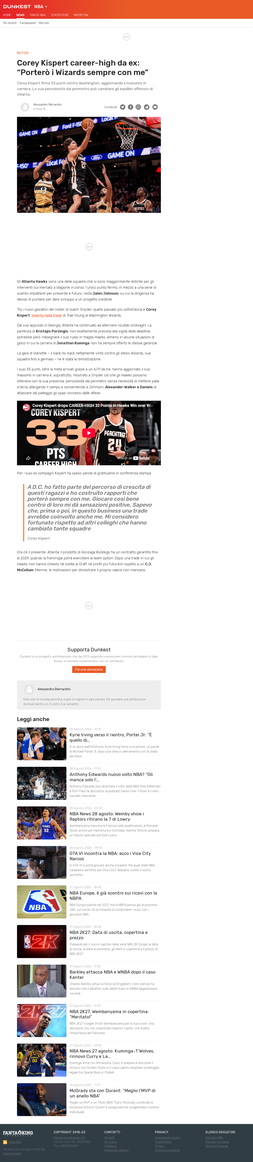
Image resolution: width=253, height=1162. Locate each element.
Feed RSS (15, 1142)
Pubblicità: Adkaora (116, 1150)
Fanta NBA (38, 15)
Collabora (110, 1146)
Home (7, 15)
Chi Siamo (110, 1142)
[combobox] (40, 6)
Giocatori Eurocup (217, 1146)
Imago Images (12, 1153)
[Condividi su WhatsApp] (138, 107)
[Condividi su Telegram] (146, 107)
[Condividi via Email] (155, 107)
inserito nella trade (47, 315)
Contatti (109, 1137)
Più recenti (10, 23)
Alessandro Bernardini (47, 104)
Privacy (159, 1146)
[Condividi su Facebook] (130, 107)
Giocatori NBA (214, 1137)
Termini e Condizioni (167, 1150)
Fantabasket (28, 23)
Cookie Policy (163, 1142)
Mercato (44, 23)
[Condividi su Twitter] (122, 107)
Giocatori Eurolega (217, 1142)
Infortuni (81, 15)
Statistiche (59, 15)
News (20, 15)
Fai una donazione (89, 669)
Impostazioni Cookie (167, 1137)
